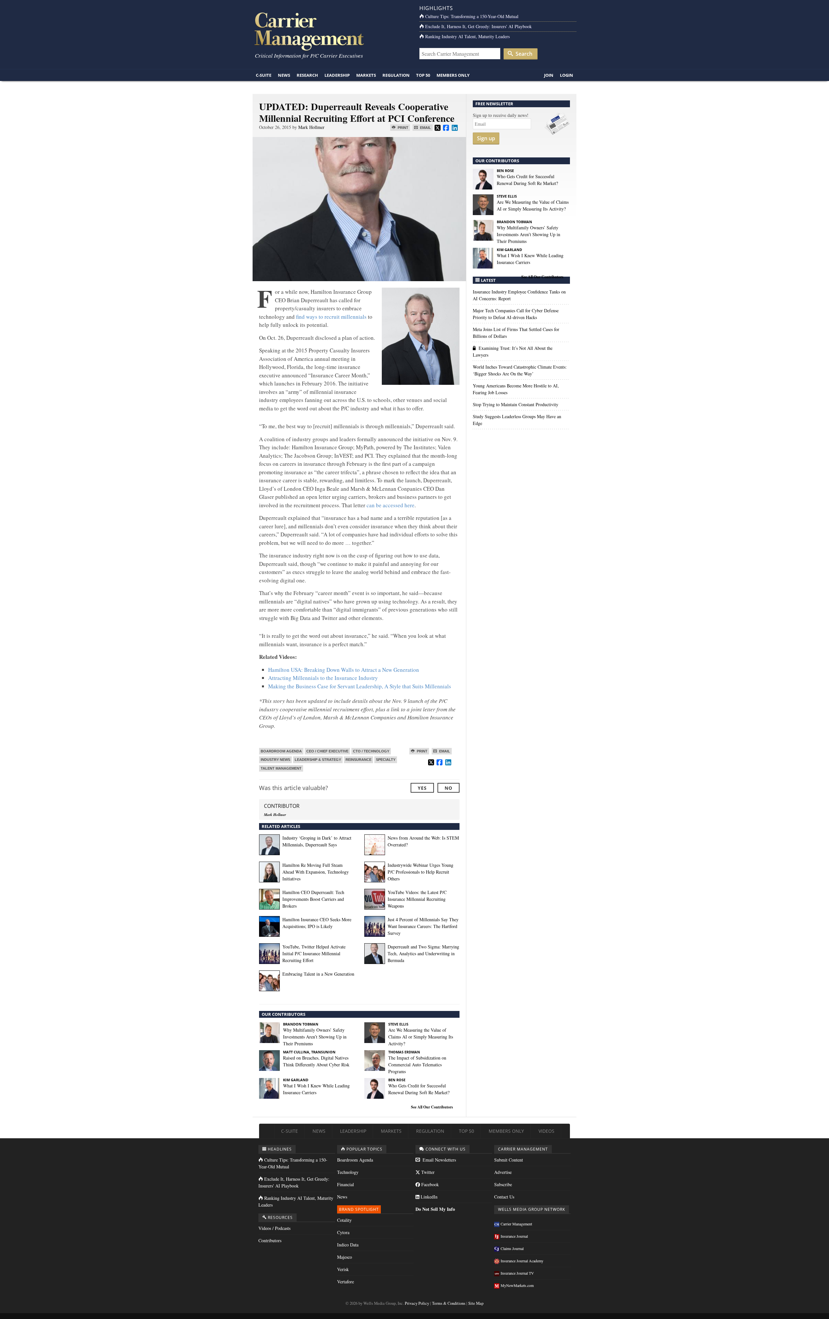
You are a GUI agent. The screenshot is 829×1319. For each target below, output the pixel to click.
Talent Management (281, 768)
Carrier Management (516, 1223)
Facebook (429, 1184)
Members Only (453, 75)
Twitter (427, 1172)
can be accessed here (390, 505)
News (284, 75)
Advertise (503, 1172)
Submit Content (508, 1160)
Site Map (475, 1303)
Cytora (343, 1232)
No (448, 788)
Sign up (486, 138)
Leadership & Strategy (318, 760)
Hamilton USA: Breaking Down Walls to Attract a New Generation (343, 669)
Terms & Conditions (448, 1303)
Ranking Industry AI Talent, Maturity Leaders (467, 36)
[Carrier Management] (331, 31)
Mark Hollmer (311, 127)
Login (566, 75)
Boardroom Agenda (281, 751)
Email (425, 128)
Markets (366, 75)
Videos (546, 1131)
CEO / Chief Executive (327, 751)
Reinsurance (358, 760)
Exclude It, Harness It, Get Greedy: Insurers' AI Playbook (478, 26)
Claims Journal (512, 1248)
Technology (347, 1172)
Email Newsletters (438, 1160)
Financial (345, 1184)
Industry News (275, 760)
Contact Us (504, 1197)
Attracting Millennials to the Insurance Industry (323, 678)
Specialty (385, 760)
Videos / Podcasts (274, 1228)
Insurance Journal (514, 1236)
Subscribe (503, 1184)
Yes (422, 788)
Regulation (396, 75)
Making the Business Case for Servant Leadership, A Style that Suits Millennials (359, 686)
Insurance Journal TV (517, 1273)
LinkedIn (428, 1197)
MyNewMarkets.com (517, 1285)
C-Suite (263, 75)
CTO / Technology (371, 751)
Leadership (337, 75)
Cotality (344, 1220)
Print (402, 128)
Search (523, 53)
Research (307, 75)
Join (548, 75)
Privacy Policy (417, 1303)
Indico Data (347, 1245)
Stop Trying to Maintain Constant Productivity (515, 404)
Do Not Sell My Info (435, 1209)
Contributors (269, 1240)
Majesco (344, 1257)
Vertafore (345, 1282)
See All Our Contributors (432, 1107)
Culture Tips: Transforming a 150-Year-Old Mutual (471, 16)
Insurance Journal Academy (522, 1260)
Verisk (343, 1269)
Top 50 (423, 75)
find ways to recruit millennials (331, 316)
